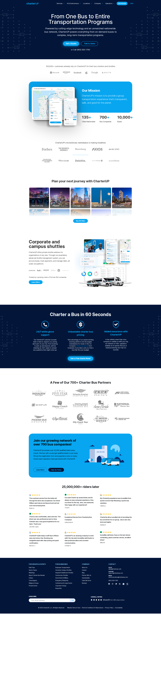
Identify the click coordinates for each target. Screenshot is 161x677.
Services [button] (59, 3)
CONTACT (112, 564)
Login (131, 3)
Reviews (84, 583)
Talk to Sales (89, 43)
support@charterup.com (115, 573)
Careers (84, 570)
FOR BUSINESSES (61, 564)
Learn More (36, 282)
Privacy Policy (109, 607)
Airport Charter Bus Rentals (37, 575)
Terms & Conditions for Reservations (92, 607)
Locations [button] (86, 3)
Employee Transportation (62, 567)
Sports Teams (33, 570)
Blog (83, 572)
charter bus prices (82, 346)
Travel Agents (33, 580)
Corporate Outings (60, 585)
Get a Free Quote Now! (80, 358)
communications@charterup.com (118, 577)
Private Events (33, 585)
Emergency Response (61, 580)
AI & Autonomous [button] (73, 3)
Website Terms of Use (73, 607)
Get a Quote (71, 43)
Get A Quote (122, 3)
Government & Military (61, 578)
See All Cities (80, 221)
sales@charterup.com (114, 569)
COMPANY (86, 564)
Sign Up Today (56, 470)
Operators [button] (108, 3)
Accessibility (119, 607)
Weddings (32, 572)
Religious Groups (34, 583)
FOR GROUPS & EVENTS (37, 564)
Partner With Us (86, 575)
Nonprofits (58, 588)
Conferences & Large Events (63, 583)
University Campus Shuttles (63, 570)
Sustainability (86, 578)
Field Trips (32, 567)
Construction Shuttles (61, 575)
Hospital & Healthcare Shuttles (64, 572)
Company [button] (97, 3)
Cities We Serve (86, 580)
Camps (31, 578)
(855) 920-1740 (83, 50)
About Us (84, 567)
